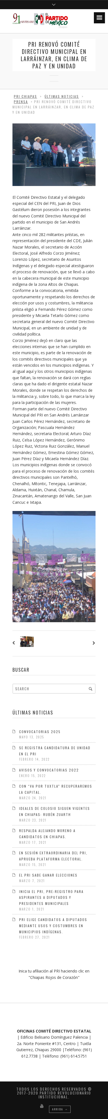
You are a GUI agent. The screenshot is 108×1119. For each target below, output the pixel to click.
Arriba (58, 1109)
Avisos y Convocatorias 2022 (49, 770)
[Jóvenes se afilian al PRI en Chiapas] (14, 643)
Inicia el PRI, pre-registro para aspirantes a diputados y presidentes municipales (51, 897)
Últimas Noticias (62, 96)
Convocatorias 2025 (40, 731)
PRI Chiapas (25, 96)
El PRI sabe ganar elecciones (48, 875)
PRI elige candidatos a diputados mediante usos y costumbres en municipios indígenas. (53, 925)
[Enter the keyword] (90, 688)
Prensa (21, 101)
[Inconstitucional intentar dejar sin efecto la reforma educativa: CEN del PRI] (93, 643)
